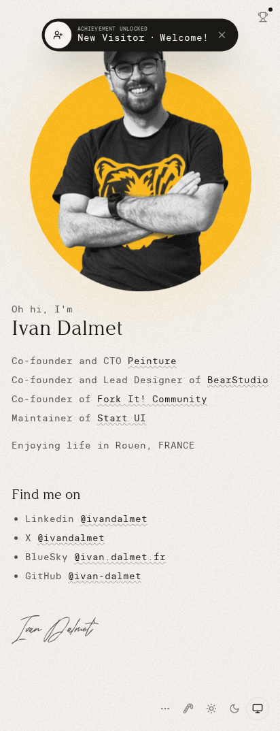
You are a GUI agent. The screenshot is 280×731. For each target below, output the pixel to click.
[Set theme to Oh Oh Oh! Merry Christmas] (188, 708)
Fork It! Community (152, 399)
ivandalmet (113, 519)
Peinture (152, 361)
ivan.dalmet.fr (120, 557)
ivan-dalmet (104, 576)
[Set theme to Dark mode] (234, 708)
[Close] (225, 35)
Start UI (121, 418)
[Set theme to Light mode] (211, 708)
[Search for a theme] (165, 708)
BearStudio (237, 380)
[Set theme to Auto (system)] (257, 708)
